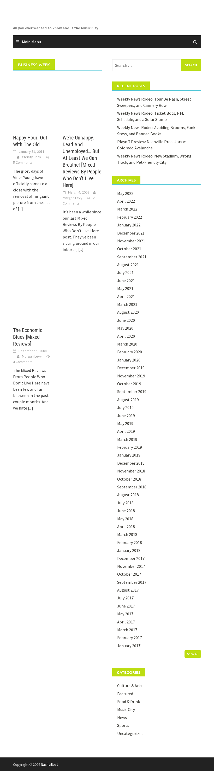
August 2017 (128, 590)
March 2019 (127, 439)
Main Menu (31, 41)
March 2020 (127, 344)
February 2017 (129, 637)
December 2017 (131, 558)
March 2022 (127, 209)
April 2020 (126, 336)
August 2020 (128, 312)
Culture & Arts (129, 685)
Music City (126, 709)
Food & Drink (128, 701)
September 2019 (131, 391)
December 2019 (131, 367)
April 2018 (126, 526)
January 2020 (128, 360)
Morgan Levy (72, 197)
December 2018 (131, 463)
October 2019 (129, 383)
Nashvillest (49, 764)
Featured (125, 693)
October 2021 (129, 248)
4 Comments (23, 361)
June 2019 (126, 415)
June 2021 (126, 280)
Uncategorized (130, 733)
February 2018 (129, 542)
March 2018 (127, 534)
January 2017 (128, 645)
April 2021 (126, 296)
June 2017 (126, 606)
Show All (192, 654)
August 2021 (128, 264)
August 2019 (128, 399)
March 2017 (127, 629)
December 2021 (131, 233)
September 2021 (131, 256)
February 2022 (129, 217)
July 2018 (125, 502)
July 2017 (125, 597)
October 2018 (129, 479)
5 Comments (23, 162)
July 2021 (125, 272)
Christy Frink (31, 157)
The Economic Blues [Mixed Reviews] (27, 337)
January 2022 (128, 224)
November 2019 (131, 375)
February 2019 (129, 447)
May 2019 (125, 423)
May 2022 (125, 193)
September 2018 (131, 486)
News (122, 717)
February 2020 (129, 351)
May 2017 (125, 613)
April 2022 (126, 201)
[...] (20, 208)
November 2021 (131, 240)
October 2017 (129, 574)
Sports (123, 725)
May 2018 (125, 518)
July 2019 (125, 407)
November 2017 (131, 566)
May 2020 (125, 328)
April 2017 (126, 621)
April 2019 (126, 431)
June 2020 (126, 320)
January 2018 (128, 550)
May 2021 (125, 288)
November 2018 (131, 471)
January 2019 (128, 455)
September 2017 (131, 582)
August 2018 (128, 494)
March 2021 (127, 304)
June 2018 (126, 510)
